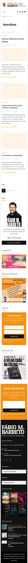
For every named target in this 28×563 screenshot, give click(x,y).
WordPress (14, 560)
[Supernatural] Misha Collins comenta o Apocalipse (12, 106)
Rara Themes (14, 558)
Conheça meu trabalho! (14, 242)
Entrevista (10, 525)
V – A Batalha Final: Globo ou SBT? (16, 543)
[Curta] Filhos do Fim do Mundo (13, 40)
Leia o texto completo (8, 77)
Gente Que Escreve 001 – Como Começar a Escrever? (17, 535)
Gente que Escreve (19, 525)
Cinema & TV (5, 35)
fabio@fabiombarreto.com (11, 450)
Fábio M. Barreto (7, 45)
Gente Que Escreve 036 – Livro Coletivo (17, 527)
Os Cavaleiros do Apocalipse (12, 155)
